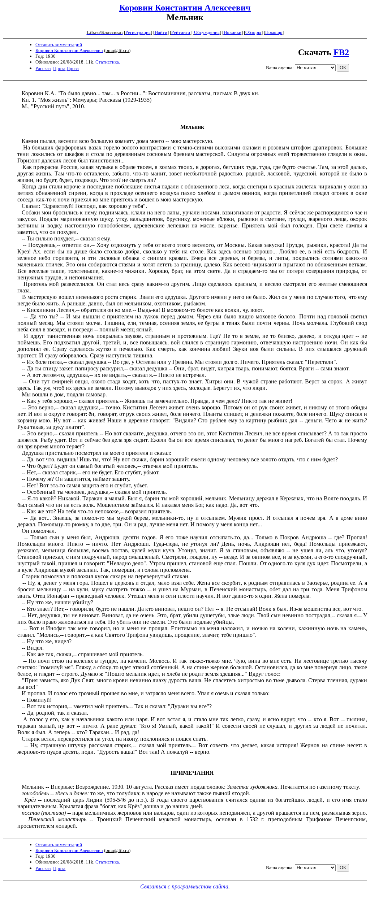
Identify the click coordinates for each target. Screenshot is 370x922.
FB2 (341, 52)
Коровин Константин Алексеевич (185, 7)
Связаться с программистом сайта (184, 886)
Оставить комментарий (58, 44)
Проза (59, 68)
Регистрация (138, 32)
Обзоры (253, 32)
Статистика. (107, 62)
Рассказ (43, 68)
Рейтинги (180, 32)
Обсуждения (207, 32)
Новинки (232, 32)
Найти (161, 32)
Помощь (273, 32)
